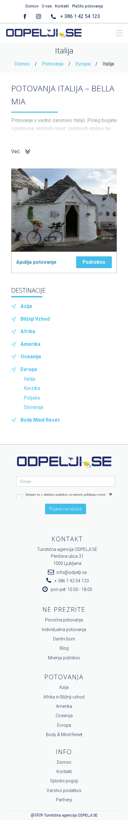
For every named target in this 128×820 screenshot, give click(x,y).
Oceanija (31, 357)
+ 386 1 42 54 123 (80, 16)
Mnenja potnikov (64, 657)
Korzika (32, 388)
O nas (47, 6)
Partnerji (64, 799)
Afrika (28, 331)
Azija (26, 306)
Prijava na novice (65, 509)
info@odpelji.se (72, 572)
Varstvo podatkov (64, 790)
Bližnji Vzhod (35, 319)
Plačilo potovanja (87, 6)
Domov (32, 6)
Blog (64, 648)
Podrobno (94, 262)
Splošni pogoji (64, 780)
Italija (29, 379)
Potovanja (52, 64)
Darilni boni (64, 638)
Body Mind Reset (40, 420)
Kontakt (62, 6)
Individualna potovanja (64, 629)
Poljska (32, 398)
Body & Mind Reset (64, 734)
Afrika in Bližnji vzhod (64, 696)
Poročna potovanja (64, 619)
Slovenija (33, 407)
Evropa (82, 64)
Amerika (30, 344)
